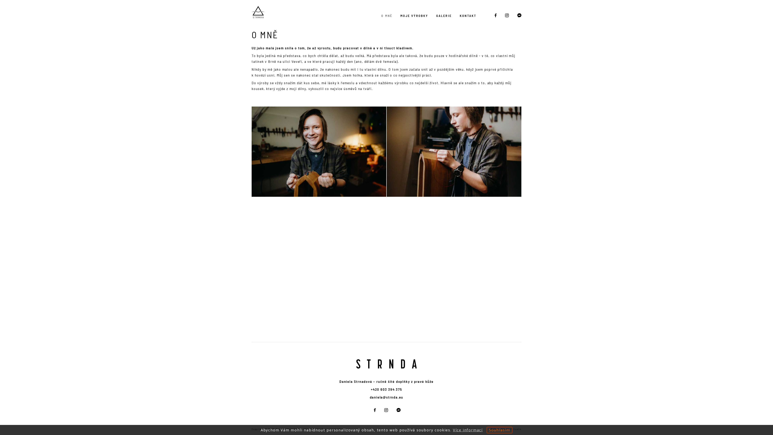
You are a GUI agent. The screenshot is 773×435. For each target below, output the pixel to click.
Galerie (444, 16)
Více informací (468, 430)
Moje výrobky (414, 16)
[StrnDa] (495, 15)
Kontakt (468, 16)
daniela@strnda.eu (386, 397)
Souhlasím (499, 430)
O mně (386, 16)
